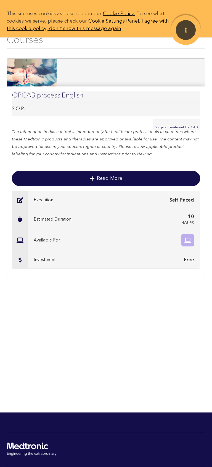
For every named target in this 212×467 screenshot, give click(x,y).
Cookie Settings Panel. (114, 21)
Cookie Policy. (119, 13)
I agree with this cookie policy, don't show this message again (88, 25)
